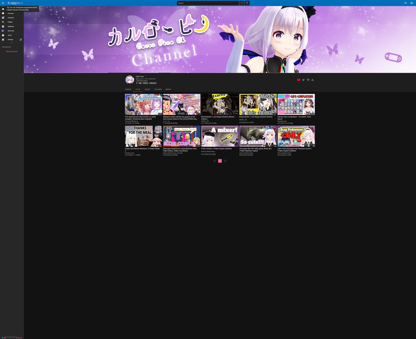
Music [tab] (147, 89)
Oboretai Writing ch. (131, 121)
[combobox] (208, 3)
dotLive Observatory (208, 151)
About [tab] (168, 89)
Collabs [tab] (158, 89)
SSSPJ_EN (205, 121)
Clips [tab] (137, 89)
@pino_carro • (140, 79)
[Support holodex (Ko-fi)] (5, 337)
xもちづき (166, 121)
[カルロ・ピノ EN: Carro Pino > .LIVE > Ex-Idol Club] (129, 80)
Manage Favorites (12, 51)
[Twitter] (2, 337)
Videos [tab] (128, 89)
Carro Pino (140, 77)
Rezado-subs (282, 121)
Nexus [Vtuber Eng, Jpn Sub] (172, 153)
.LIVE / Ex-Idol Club (149, 79)
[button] (21, 39)
